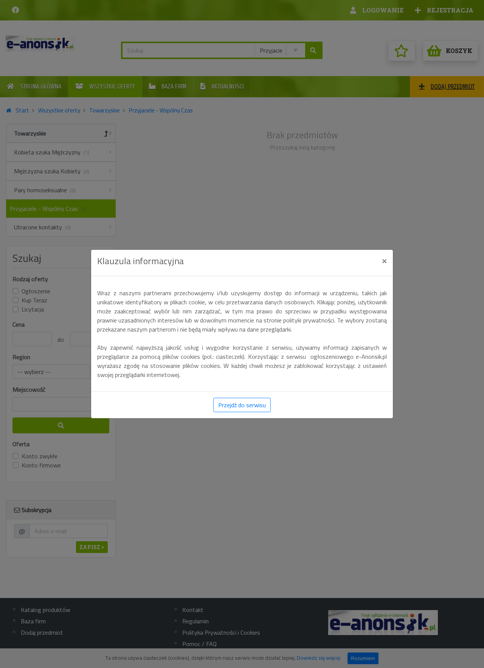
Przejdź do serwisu (242, 405)
